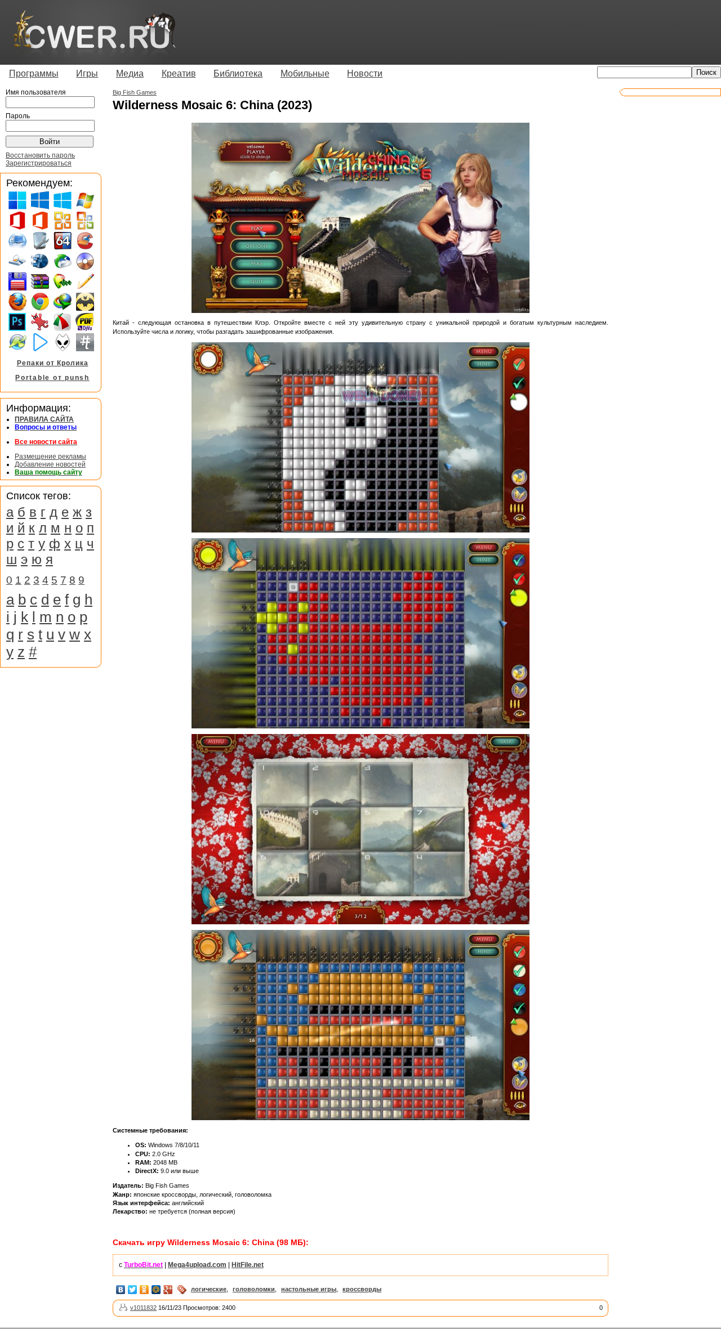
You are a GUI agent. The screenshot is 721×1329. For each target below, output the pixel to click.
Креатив (179, 73)
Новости (364, 73)
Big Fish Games (135, 92)
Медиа (130, 73)
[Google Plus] (168, 1289)
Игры (87, 73)
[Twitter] (133, 1289)
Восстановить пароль (40, 155)
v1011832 (143, 1307)
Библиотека (237, 73)
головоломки (254, 1289)
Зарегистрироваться (39, 163)
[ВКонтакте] (121, 1289)
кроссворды (361, 1289)
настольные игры (308, 1289)
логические (208, 1289)
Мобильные (305, 73)
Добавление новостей (50, 464)
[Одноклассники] (144, 1289)
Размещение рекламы (50, 456)
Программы (34, 73)
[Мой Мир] (156, 1289)
